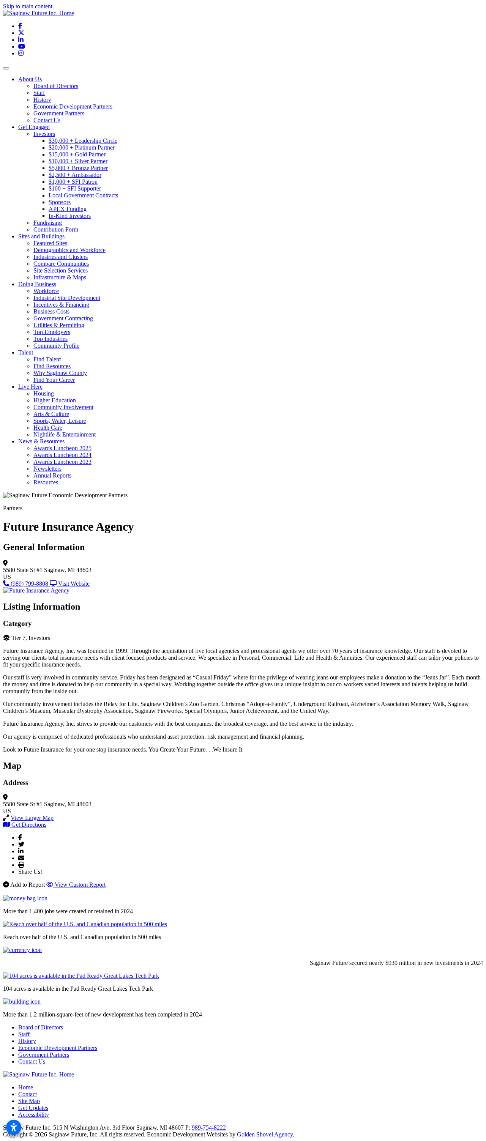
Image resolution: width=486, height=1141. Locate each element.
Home (25, 1087)
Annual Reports (52, 475)
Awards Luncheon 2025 (62, 448)
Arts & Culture (51, 414)
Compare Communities (61, 263)
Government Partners (58, 113)
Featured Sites (50, 243)
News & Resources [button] (41, 441)
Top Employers (51, 332)
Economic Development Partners (72, 106)
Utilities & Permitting (58, 325)
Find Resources (52, 366)
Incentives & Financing (61, 304)
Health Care (47, 427)
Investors (44, 134)
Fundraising (47, 222)
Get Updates (33, 1108)
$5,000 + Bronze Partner (78, 168)
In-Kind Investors (70, 216)
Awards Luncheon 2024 (62, 455)
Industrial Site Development (66, 298)
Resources (45, 482)
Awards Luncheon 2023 (62, 462)
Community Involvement (63, 407)
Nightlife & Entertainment (64, 434)
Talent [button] (25, 352)
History (42, 99)
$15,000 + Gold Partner (77, 154)
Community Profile (56, 345)
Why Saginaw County (60, 373)
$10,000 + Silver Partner (78, 161)
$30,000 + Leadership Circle (83, 140)
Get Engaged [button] (34, 127)
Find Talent (47, 359)
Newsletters (47, 468)
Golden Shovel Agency (265, 1134)
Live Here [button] (30, 386)
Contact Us (46, 120)
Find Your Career (54, 380)
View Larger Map (32, 818)
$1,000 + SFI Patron (73, 181)
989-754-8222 (209, 1127)
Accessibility (33, 1114)
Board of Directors (55, 86)
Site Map (29, 1101)
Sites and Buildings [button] (41, 236)
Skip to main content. (28, 6)
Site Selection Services (60, 270)
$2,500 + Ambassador (75, 175)
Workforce (46, 291)
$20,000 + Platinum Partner (82, 147)
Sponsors (60, 202)
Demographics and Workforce (69, 250)
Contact (27, 1094)
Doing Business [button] (37, 284)
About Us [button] (30, 79)
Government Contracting (63, 318)
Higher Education (54, 400)
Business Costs (51, 311)
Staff (39, 93)
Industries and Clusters (60, 257)
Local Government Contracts (83, 195)
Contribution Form (55, 229)
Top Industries (50, 339)
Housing (43, 393)
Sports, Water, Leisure (59, 421)
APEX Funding (68, 209)
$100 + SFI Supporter (75, 188)
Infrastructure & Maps (59, 277)
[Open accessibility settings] (13, 1127)
